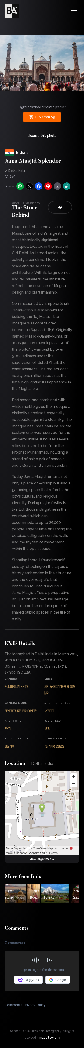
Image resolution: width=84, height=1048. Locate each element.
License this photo (42, 136)
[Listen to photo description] (60, 207)
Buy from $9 (45, 117)
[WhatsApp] (20, 186)
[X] (29, 186)
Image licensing (49, 1037)
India (20, 152)
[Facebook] (38, 186)
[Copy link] (66, 186)
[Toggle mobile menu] (74, 10)
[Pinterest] (48, 186)
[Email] (57, 186)
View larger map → (42, 859)
